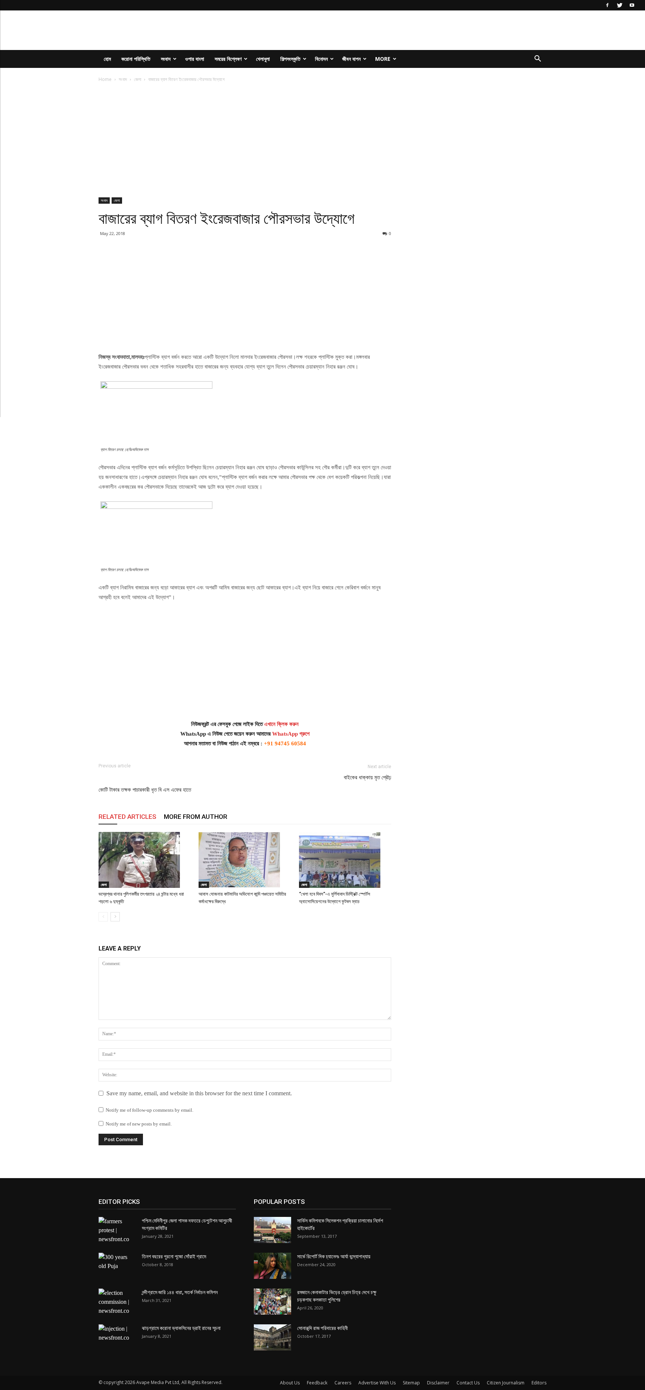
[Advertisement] (245, 142)
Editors (539, 1383)
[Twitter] (619, 5)
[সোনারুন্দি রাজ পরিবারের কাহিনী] (272, 1337)
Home (105, 79)
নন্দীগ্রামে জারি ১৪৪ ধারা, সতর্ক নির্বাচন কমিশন (180, 1292)
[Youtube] (632, 5)
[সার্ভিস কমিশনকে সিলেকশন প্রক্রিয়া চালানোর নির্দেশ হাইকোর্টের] (272, 1230)
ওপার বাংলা (194, 58)
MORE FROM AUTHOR (195, 816)
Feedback (317, 1383)
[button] (537, 59)
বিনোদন (321, 58)
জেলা (137, 79)
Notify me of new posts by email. (139, 1124)
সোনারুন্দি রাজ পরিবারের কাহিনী (322, 1328)
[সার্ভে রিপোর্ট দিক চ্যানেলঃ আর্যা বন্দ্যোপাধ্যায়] (272, 1266)
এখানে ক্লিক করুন (281, 724)
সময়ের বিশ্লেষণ (228, 58)
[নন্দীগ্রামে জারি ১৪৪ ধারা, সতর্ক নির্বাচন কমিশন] (117, 1302)
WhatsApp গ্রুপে (290, 734)
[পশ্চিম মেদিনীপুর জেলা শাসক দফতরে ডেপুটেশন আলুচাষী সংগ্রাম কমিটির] (117, 1230)
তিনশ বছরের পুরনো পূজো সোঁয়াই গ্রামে (174, 1256)
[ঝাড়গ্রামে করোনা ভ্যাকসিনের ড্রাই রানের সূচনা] (117, 1337)
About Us (290, 1383)
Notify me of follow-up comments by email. (149, 1110)
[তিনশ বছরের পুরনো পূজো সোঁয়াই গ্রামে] (117, 1266)
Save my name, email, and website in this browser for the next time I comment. (199, 1093)
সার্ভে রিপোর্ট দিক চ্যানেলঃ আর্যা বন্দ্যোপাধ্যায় (333, 1256)
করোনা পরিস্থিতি (135, 58)
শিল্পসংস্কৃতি (290, 58)
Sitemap (411, 1383)
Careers (342, 1383)
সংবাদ (166, 58)
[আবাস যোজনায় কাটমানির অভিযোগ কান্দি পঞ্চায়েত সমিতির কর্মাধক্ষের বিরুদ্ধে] (245, 860)
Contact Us (468, 1383)
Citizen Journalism (505, 1383)
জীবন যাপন (351, 58)
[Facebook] (607, 5)
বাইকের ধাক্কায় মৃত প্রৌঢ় (367, 777)
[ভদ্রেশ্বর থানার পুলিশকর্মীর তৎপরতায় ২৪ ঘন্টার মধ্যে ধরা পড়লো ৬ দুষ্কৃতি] (145, 860)
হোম (107, 58)
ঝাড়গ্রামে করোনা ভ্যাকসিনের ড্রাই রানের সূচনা (181, 1328)
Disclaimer (438, 1383)
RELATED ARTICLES (127, 816)
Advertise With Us (377, 1383)
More (382, 58)
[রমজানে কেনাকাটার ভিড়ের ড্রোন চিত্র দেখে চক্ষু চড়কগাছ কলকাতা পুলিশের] (272, 1302)
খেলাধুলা (263, 58)
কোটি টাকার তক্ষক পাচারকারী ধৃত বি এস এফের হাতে (145, 789)
